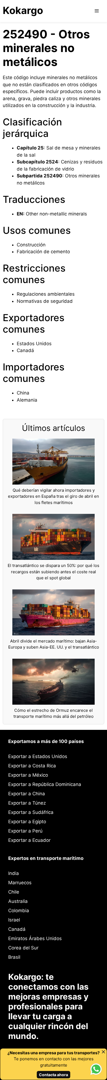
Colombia (18, 910)
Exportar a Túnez (27, 803)
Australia (18, 901)
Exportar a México (28, 775)
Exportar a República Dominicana (44, 784)
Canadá (17, 929)
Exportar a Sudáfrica (31, 812)
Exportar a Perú (25, 831)
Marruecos (20, 882)
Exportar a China (26, 793)
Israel (14, 920)
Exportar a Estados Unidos (37, 756)
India (13, 873)
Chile (13, 892)
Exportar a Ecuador (29, 840)
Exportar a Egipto (27, 821)
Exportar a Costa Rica (32, 765)
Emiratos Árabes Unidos (35, 938)
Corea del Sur (23, 948)
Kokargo (23, 10)
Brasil (14, 957)
